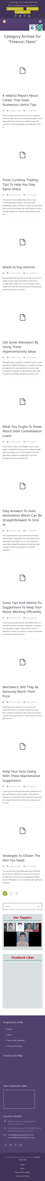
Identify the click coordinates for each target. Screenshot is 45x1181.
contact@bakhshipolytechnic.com (24, 5)
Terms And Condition (16, 1040)
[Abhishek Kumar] (38, 927)
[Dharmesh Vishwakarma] (20, 927)
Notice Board (32, 9)
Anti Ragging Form (22, 12)
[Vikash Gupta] (11, 928)
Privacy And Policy (14, 1046)
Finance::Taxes (15, 110)
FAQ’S (9, 1034)
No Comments (31, 110)
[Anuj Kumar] (29, 927)
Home (9, 1029)
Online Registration (15, 9)
